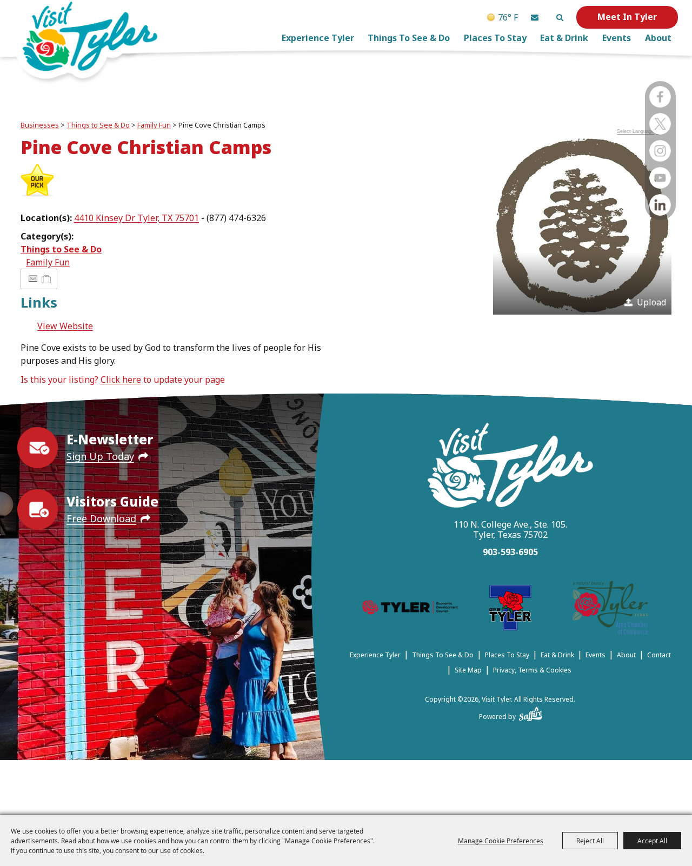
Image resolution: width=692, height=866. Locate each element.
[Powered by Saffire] (530, 712)
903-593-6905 (510, 552)
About (658, 38)
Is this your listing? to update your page (123, 379)
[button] (535, 17)
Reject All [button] (590, 840)
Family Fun (154, 125)
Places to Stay (495, 38)
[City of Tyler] (510, 609)
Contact (659, 655)
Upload (651, 302)
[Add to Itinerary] (46, 279)
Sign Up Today (100, 456)
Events (616, 38)
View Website (65, 326)
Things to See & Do (409, 38)
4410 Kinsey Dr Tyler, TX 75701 (136, 218)
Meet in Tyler (627, 17)
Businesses (40, 125)
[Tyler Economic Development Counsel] (410, 609)
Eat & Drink (564, 38)
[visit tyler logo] (510, 467)
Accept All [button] (652, 840)
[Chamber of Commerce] (610, 609)
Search (559, 17)
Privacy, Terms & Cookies (532, 670)
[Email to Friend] (32, 279)
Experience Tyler (318, 38)
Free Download (101, 518)
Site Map (468, 670)
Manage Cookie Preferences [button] (500, 840)
